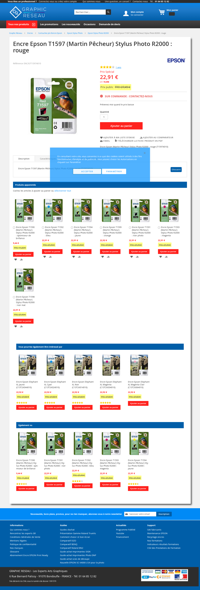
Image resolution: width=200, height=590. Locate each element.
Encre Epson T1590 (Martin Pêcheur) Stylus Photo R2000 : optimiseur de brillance (25, 233)
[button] (15, 259)
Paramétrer (114, 171)
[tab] (24, 158)
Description (24, 158)
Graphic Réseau (16, 33)
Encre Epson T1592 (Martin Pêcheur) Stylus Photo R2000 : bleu (83, 463)
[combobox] (90, 12)
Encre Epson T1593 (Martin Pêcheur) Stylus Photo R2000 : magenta (170, 231)
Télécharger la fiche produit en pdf (140, 140)
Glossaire (176, 169)
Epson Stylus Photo (75, 33)
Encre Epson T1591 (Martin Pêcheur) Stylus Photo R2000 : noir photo (55, 464)
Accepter (87, 171)
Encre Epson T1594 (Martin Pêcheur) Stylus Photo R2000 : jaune (138, 464)
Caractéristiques (48, 158)
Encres (30, 33)
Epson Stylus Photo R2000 (98, 33)
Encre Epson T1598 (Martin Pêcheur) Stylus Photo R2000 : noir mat (25, 300)
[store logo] (28, 12)
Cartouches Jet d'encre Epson (50, 33)
